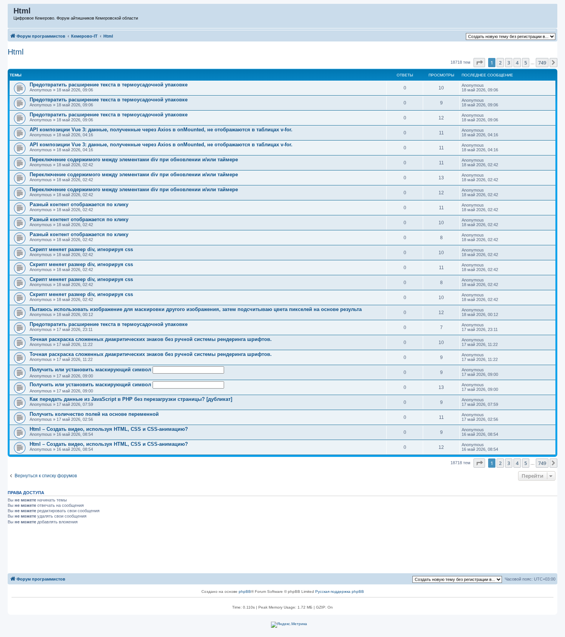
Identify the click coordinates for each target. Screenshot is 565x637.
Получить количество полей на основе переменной (94, 414)
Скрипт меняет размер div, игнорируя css (81, 249)
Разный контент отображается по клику (79, 204)
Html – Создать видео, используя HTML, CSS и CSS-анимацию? (109, 429)
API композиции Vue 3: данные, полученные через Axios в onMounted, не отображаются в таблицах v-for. (161, 129)
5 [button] (525, 62)
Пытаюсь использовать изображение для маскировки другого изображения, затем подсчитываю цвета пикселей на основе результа (196, 309)
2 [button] (500, 62)
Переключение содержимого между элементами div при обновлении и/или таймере (134, 159)
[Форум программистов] (10, 13)
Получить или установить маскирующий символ (91, 369)
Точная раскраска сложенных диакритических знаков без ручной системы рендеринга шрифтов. (151, 339)
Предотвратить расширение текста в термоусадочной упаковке (109, 85)
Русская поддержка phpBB (339, 591)
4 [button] (517, 62)
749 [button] (542, 62)
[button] (479, 62)
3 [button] (508, 62)
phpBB (245, 591)
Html (15, 52)
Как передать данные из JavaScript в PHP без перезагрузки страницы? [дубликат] (131, 399)
